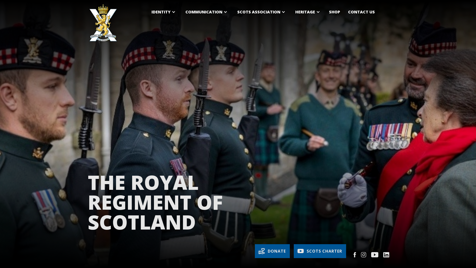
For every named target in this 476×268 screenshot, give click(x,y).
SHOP (334, 12)
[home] (103, 22)
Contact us (361, 12)
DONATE (277, 251)
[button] (163, 12)
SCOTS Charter (324, 251)
